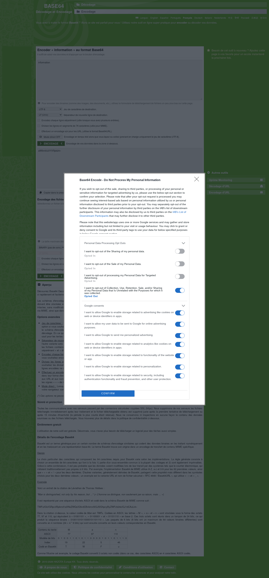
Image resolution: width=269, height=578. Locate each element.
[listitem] (134, 243)
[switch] (180, 251)
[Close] (197, 180)
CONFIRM (108, 393)
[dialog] (134, 289)
